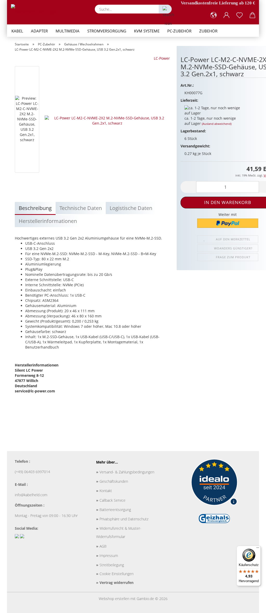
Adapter (39, 30)
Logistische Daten (131, 208)
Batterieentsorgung (113, 509)
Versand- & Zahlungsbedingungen (125, 471)
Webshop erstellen (114, 598)
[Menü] (258, 549)
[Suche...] (165, 9)
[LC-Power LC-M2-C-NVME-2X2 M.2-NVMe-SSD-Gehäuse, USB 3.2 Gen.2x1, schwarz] (107, 120)
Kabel (17, 30)
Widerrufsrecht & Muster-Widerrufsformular (118, 532)
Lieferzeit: (189, 100)
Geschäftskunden (112, 481)
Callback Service (110, 500)
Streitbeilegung (110, 564)
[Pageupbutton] (252, 605)
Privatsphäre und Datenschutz (122, 518)
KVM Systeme (146, 30)
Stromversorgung (106, 30)
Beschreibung (35, 208)
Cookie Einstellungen (115, 573)
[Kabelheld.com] (35, 11)
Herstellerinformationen (48, 220)
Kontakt (104, 490)
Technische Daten (80, 208)
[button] (213, 15)
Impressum (107, 555)
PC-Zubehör (179, 30)
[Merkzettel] (239, 15)
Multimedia (67, 30)
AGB (101, 546)
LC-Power (162, 58)
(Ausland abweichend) (216, 124)
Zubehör (208, 30)
